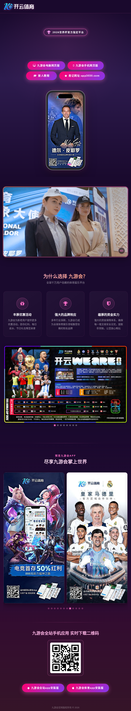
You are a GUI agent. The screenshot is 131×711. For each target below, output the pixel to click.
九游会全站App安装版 (45, 655)
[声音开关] (121, 251)
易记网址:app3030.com (84, 75)
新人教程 (43, 75)
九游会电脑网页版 (48, 65)
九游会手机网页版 (87, 65)
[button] (48, 576)
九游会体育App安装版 (90, 655)
